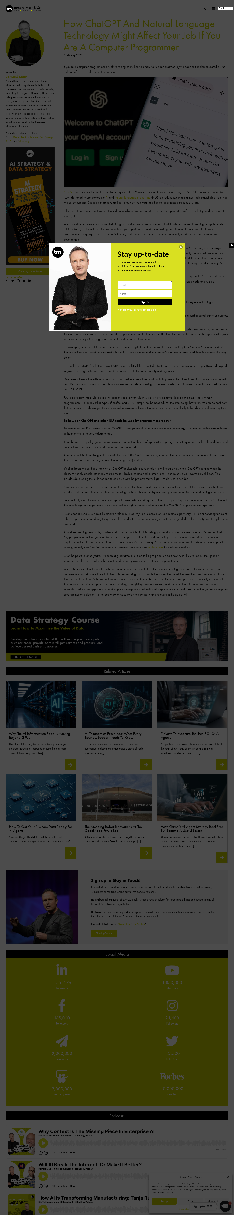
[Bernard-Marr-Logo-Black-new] (23, 6)
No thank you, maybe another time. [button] (137, 309)
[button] (181, 247)
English (223, 8)
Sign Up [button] (145, 302)
